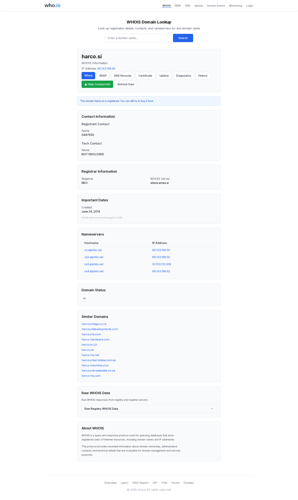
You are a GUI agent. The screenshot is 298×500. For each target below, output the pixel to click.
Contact (189, 482)
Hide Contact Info (99, 84)
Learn (124, 482)
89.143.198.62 (161, 271)
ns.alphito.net (93, 250)
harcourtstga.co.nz (94, 324)
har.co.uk (88, 350)
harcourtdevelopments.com (100, 329)
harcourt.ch (89, 344)
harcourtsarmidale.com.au (99, 360)
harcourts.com (91, 334)
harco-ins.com (91, 375)
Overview (110, 482)
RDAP (178, 5)
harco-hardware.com (96, 339)
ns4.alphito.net (93, 271)
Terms (175, 482)
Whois (88, 75)
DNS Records (122, 75)
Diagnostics (183, 75)
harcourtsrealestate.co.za (98, 370)
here (150, 100)
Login (249, 5)
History (202, 75)
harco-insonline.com (95, 365)
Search (183, 38)
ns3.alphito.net (93, 264)
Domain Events (216, 5)
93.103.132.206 (161, 264)
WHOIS (166, 5)
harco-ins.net (90, 355)
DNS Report (140, 482)
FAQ (164, 482)
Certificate (145, 75)
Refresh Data (125, 84)
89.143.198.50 (161, 250)
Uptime (199, 5)
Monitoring (235, 5)
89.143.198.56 (106, 68)
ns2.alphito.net (93, 257)
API (155, 482)
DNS (187, 5)
